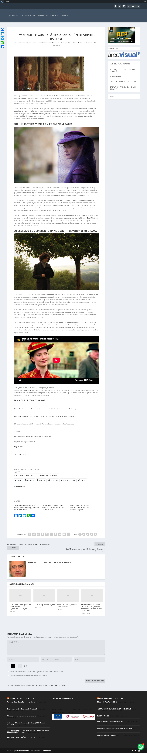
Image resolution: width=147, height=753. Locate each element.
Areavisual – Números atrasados (53, 16)
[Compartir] (2, 46)
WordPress (47, 750)
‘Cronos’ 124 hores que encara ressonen (22, 716)
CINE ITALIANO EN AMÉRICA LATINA (123, 82)
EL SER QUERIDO (116, 76)
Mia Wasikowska (26, 390)
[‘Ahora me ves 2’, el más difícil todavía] (68, 595)
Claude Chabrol (50, 114)
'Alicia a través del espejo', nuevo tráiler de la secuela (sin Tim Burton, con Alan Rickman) (45, 409)
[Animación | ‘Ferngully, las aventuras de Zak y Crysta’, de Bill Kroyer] (20, 595)
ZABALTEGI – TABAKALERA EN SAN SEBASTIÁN (123, 88)
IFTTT (18, 472)
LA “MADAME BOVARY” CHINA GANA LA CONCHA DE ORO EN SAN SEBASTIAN (53, 507)
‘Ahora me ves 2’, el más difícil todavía (67, 606)
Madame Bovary (28, 193)
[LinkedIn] (2, 34)
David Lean (56, 116)
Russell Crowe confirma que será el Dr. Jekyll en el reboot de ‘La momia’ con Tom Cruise (91, 608)
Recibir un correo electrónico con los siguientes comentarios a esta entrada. (36, 671)
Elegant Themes (23, 750)
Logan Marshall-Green (77, 218)
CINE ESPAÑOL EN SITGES (106, 735)
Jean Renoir (27, 114)
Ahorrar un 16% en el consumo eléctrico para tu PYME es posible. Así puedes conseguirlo (45, 416)
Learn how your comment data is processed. (50, 685)
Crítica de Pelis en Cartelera (82, 43)
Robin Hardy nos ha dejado (44, 605)
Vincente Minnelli (38, 114)
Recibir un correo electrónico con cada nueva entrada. (28, 676)
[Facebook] (2, 29)
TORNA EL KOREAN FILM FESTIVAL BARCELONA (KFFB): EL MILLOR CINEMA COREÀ (28, 731)
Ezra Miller (90, 218)
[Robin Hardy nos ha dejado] (44, 595)
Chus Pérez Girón (20, 454)
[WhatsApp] (2, 42)
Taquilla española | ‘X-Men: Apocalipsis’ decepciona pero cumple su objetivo (80, 507)
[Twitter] (2, 38)
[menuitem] (2, 1)
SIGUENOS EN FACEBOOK (62, 698)
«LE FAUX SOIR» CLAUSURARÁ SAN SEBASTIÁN (122, 70)
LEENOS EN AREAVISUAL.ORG (111, 698)
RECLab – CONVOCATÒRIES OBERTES (21, 737)
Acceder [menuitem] (7, 2)
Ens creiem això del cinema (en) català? (22, 709)
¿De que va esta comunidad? (22, 16)
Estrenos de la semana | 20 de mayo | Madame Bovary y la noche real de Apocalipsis (44, 424)
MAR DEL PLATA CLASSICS (120, 64)
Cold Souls (27, 190)
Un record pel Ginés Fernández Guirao (21, 702)
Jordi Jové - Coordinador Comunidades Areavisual (42, 43)
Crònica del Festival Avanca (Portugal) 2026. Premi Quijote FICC (26, 724)
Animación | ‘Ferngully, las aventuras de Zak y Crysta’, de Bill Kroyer (20, 607)
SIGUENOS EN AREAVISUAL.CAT (22, 698)
